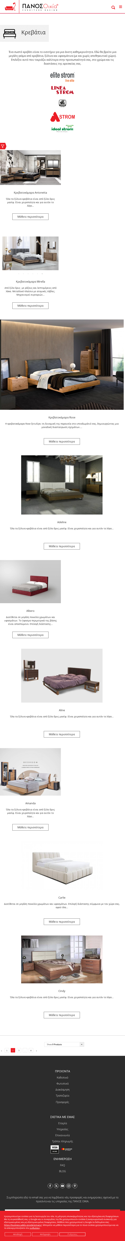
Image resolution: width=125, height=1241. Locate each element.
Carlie (61, 897)
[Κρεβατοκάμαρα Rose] (62, 364)
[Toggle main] (120, 7)
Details (30, 216)
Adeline (61, 522)
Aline (62, 710)
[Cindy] (62, 959)
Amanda (30, 803)
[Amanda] (30, 772)
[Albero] (30, 581)
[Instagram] (68, 1185)
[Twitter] (56, 1185)
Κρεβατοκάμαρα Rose (62, 417)
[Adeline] (62, 485)
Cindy (61, 991)
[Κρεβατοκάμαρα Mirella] (30, 252)
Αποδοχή (17, 1234)
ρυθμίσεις (35, 1228)
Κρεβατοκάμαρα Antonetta (30, 192)
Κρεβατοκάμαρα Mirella (30, 281)
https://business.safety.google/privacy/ (23, 1225)
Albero (30, 611)
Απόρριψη (45, 1234)
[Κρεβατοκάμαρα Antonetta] (30, 167)
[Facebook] (50, 1185)
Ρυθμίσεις (72, 1234)
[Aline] (62, 676)
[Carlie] (62, 865)
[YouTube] (62, 1185)
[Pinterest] (74, 1185)
